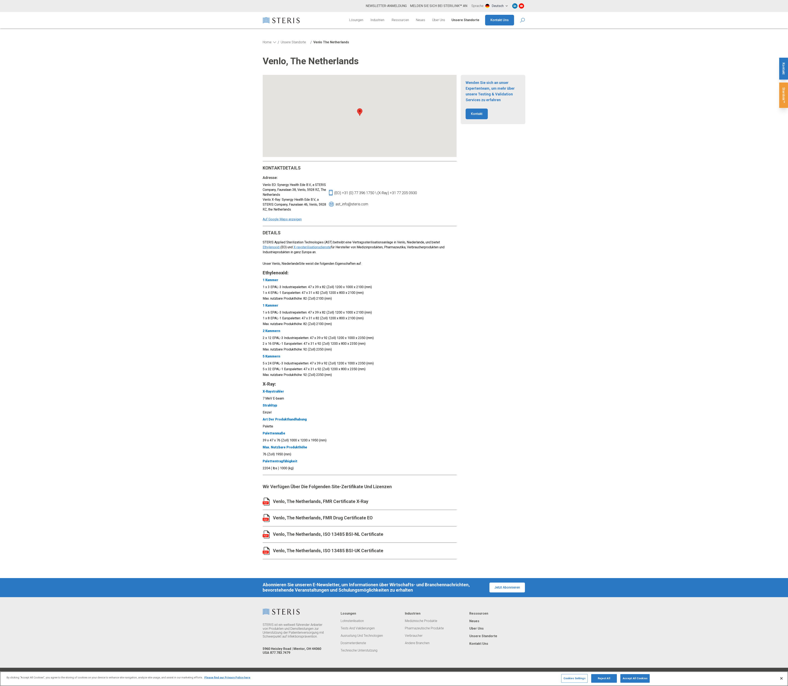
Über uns (438, 20)
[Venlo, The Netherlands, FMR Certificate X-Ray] (266, 502)
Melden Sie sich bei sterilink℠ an (438, 6)
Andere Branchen (417, 643)
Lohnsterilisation (352, 621)
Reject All (604, 678)
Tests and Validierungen (358, 628)
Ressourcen (400, 20)
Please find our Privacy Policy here (227, 677)
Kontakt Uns (499, 20)
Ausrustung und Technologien (362, 635)
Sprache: (477, 6)
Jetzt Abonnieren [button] (507, 587)
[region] (394, 678)
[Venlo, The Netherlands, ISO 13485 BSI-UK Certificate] (266, 551)
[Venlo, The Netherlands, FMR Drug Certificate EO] (266, 518)
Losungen (348, 613)
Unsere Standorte (465, 20)
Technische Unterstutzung (359, 650)
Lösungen (356, 20)
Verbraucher (414, 635)
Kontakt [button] (476, 114)
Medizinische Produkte (421, 621)
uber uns (476, 628)
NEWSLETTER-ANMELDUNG (386, 6)
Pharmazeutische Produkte (424, 628)
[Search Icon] (522, 20)
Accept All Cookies (635, 678)
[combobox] (496, 6)
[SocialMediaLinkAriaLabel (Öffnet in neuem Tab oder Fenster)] (515, 6)
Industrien (377, 20)
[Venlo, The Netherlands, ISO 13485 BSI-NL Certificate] (266, 534)
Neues (420, 20)
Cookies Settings (574, 678)
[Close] (781, 678)
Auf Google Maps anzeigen (282, 219)
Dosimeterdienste (353, 643)
